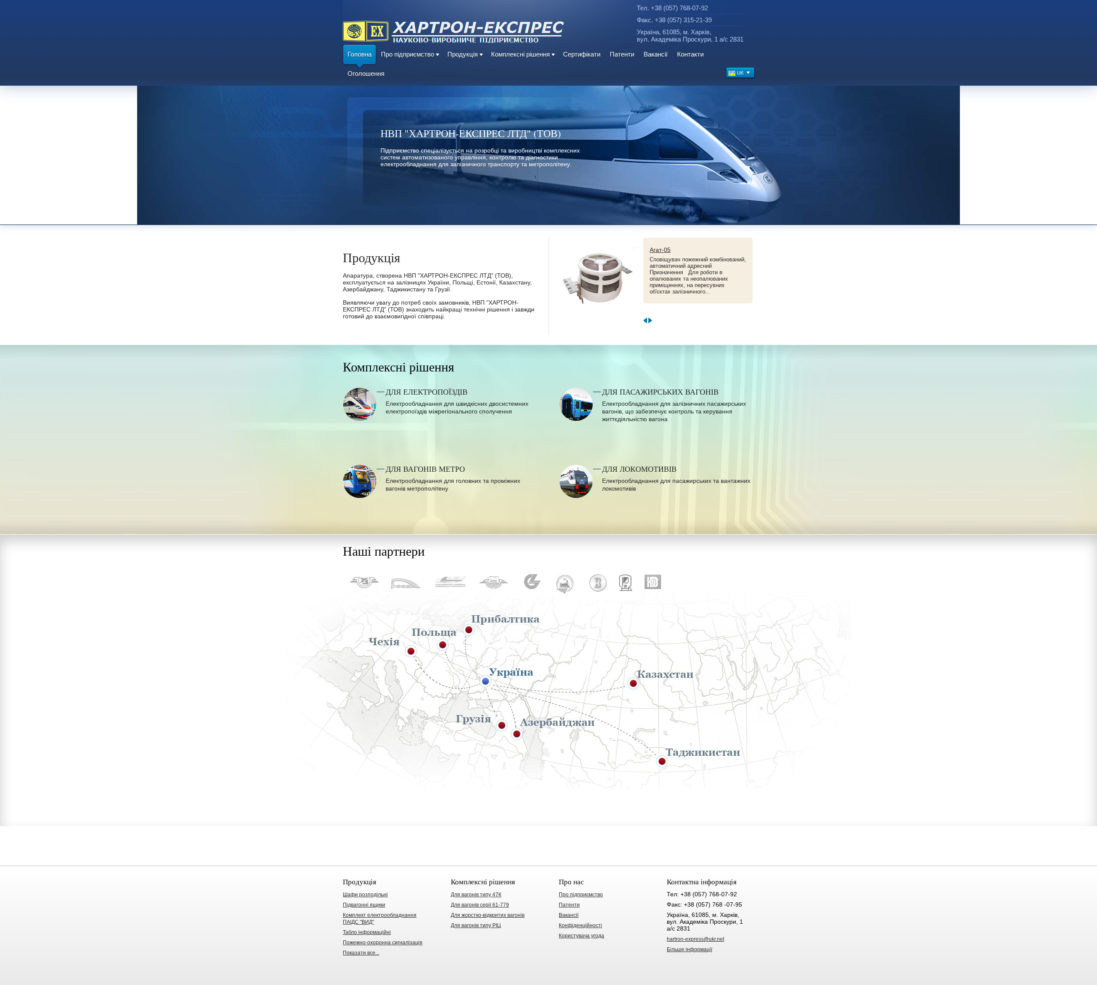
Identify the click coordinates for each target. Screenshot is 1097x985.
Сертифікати (581, 54)
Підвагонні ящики (364, 905)
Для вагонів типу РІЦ (476, 925)
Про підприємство (407, 54)
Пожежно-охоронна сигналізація (383, 943)
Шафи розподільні (365, 895)
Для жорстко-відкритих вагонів (488, 915)
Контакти (690, 54)
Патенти (622, 54)
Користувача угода (581, 936)
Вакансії (656, 54)
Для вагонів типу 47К (476, 895)
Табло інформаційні (367, 932)
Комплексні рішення (520, 54)
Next (650, 320)
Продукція (462, 54)
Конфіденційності (580, 925)
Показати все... (361, 953)
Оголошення (366, 73)
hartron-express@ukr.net (695, 939)
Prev (645, 320)
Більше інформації (689, 949)
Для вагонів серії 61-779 (480, 905)
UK (740, 72)
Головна (360, 54)
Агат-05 (660, 249)
